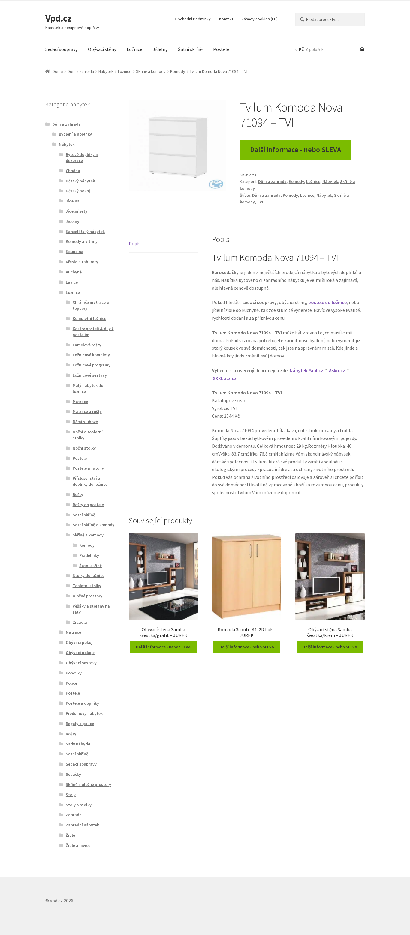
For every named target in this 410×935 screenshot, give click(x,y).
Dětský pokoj (78, 190)
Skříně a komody (151, 71)
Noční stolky (84, 448)
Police (71, 683)
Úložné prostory (87, 596)
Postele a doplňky (82, 703)
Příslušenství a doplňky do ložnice (90, 481)
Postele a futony (88, 468)
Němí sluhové (85, 421)
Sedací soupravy (61, 49)
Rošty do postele (88, 504)
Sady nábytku (79, 744)
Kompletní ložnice (89, 318)
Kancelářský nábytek (85, 231)
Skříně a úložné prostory (88, 784)
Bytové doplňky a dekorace (82, 157)
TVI (260, 202)
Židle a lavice (78, 845)
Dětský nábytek (80, 181)
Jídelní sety (76, 211)
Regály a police (80, 723)
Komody (177, 71)
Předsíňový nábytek (84, 713)
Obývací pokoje (80, 652)
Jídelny (160, 49)
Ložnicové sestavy (90, 375)
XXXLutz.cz (225, 378)
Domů (58, 71)
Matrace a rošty (87, 411)
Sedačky (73, 774)
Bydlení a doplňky (75, 134)
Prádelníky (89, 555)
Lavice (72, 282)
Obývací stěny (102, 49)
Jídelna (73, 201)
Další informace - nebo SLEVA (295, 149)
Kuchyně (74, 272)
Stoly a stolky (79, 805)
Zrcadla (80, 622)
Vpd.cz (58, 18)
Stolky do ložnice (88, 575)
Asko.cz (337, 370)
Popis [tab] (134, 243)
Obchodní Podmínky (193, 19)
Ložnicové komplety (91, 354)
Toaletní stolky (87, 585)
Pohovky (74, 673)
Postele (221, 49)
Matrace (80, 401)
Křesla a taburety (82, 261)
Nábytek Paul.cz (306, 370)
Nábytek (105, 71)
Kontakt (226, 19)
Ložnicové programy (91, 365)
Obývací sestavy (81, 662)
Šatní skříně (190, 49)
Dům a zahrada (81, 71)
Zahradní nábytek (82, 825)
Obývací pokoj (79, 642)
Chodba (73, 170)
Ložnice (134, 49)
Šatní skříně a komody (93, 524)
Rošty (78, 494)
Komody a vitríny (82, 241)
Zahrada (74, 814)
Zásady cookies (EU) (259, 19)
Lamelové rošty (87, 345)
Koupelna (74, 251)
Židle (70, 835)
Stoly (71, 794)
